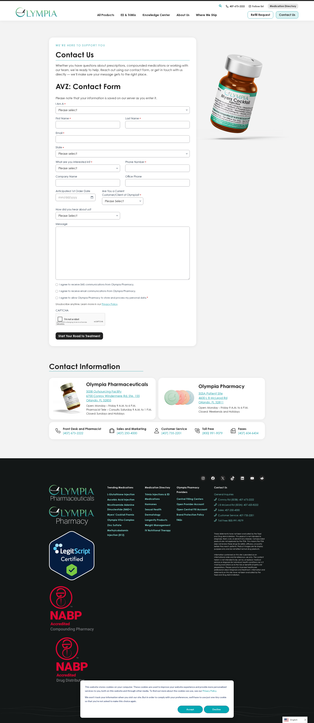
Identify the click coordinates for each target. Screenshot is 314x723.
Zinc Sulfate (114, 525)
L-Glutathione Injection (121, 494)
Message (62, 224)
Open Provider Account (190, 504)
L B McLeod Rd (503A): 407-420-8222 (238, 504)
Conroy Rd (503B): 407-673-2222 (236, 499)
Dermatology (152, 514)
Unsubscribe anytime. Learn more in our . (87, 304)
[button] (220, 6)
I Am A (61, 104)
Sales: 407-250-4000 (229, 510)
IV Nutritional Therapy (158, 530)
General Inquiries (224, 494)
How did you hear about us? (73, 209)
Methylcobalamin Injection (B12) (117, 532)
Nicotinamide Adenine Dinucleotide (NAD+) (120, 507)
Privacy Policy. (209, 690)
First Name (63, 118)
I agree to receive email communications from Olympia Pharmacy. (97, 291)
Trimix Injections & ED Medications (157, 496)
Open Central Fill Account (192, 509)
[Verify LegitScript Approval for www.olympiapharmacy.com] (71, 555)
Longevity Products (156, 520)
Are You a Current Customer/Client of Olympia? (121, 193)
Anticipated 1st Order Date (73, 191)
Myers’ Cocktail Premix (120, 514)
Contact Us (220, 487)
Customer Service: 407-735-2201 (236, 515)
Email (60, 133)
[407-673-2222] (235, 6)
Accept (190, 709)
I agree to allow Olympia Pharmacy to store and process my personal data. (103, 297)
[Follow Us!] (256, 6)
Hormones (151, 504)
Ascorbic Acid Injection (120, 499)
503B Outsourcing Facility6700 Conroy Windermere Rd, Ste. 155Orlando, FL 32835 (113, 396)
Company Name (66, 176)
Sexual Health (153, 509)
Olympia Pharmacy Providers (188, 489)
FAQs (179, 520)
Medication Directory (157, 487)
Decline (216, 709)
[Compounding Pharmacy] (71, 608)
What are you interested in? (74, 162)
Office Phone (133, 176)
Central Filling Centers (190, 499)
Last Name (133, 118)
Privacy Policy (109, 304)
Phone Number (135, 162)
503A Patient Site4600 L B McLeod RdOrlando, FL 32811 (213, 398)
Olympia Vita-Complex (120, 520)
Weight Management (157, 525)
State (60, 147)
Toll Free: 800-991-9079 (230, 520)
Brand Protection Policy (190, 514)
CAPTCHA (62, 310)
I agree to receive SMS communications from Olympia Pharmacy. (96, 284)
